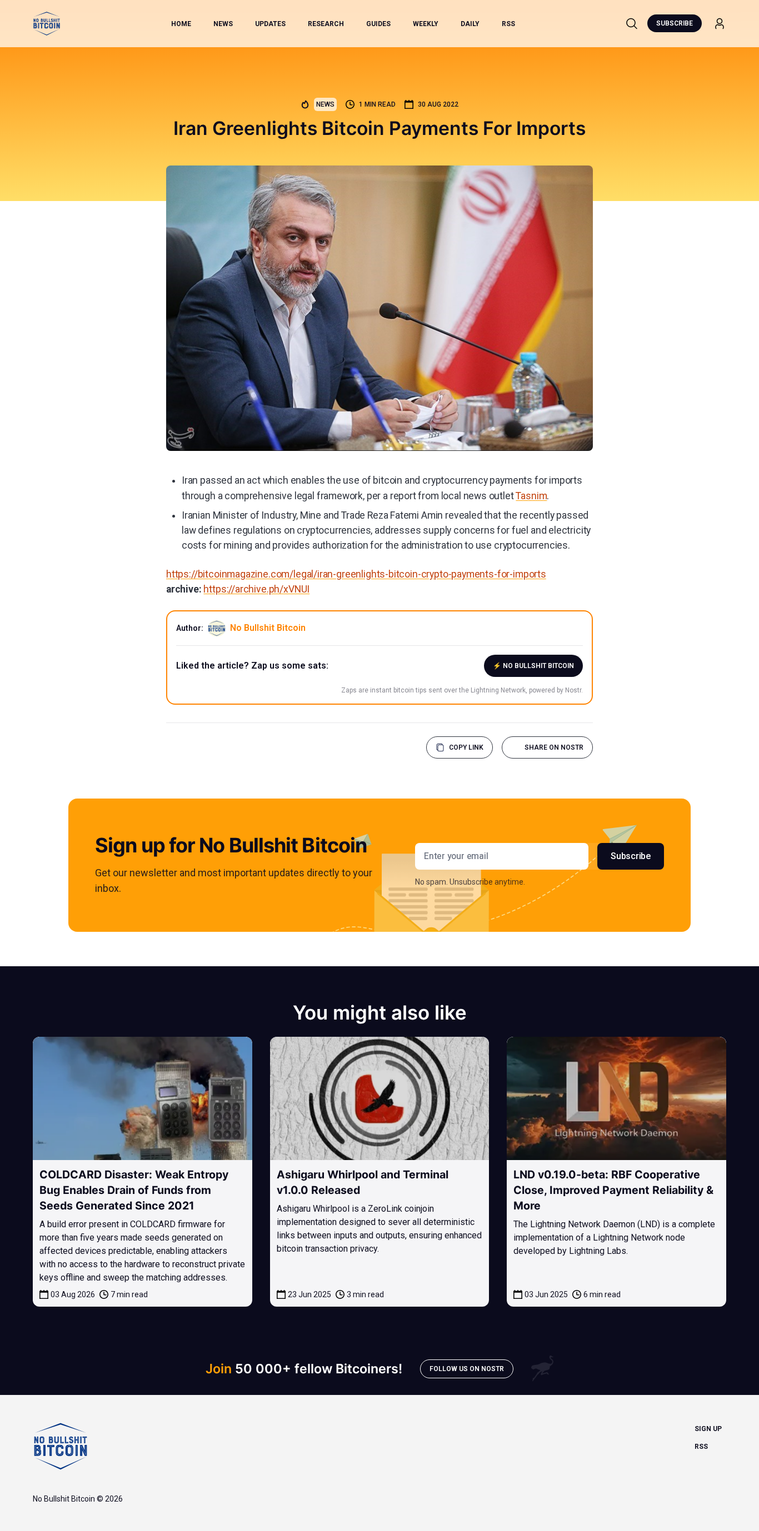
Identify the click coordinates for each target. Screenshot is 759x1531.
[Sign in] (719, 24)
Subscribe (674, 23)
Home (181, 24)
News (223, 24)
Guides (378, 24)
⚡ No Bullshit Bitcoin (533, 666)
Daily (470, 24)
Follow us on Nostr (467, 1369)
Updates (270, 24)
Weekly (425, 24)
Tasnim (531, 495)
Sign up (708, 1429)
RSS (508, 24)
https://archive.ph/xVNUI (256, 589)
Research (326, 24)
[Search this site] (631, 23)
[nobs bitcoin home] (47, 23)
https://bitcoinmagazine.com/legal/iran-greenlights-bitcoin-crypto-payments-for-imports (356, 574)
